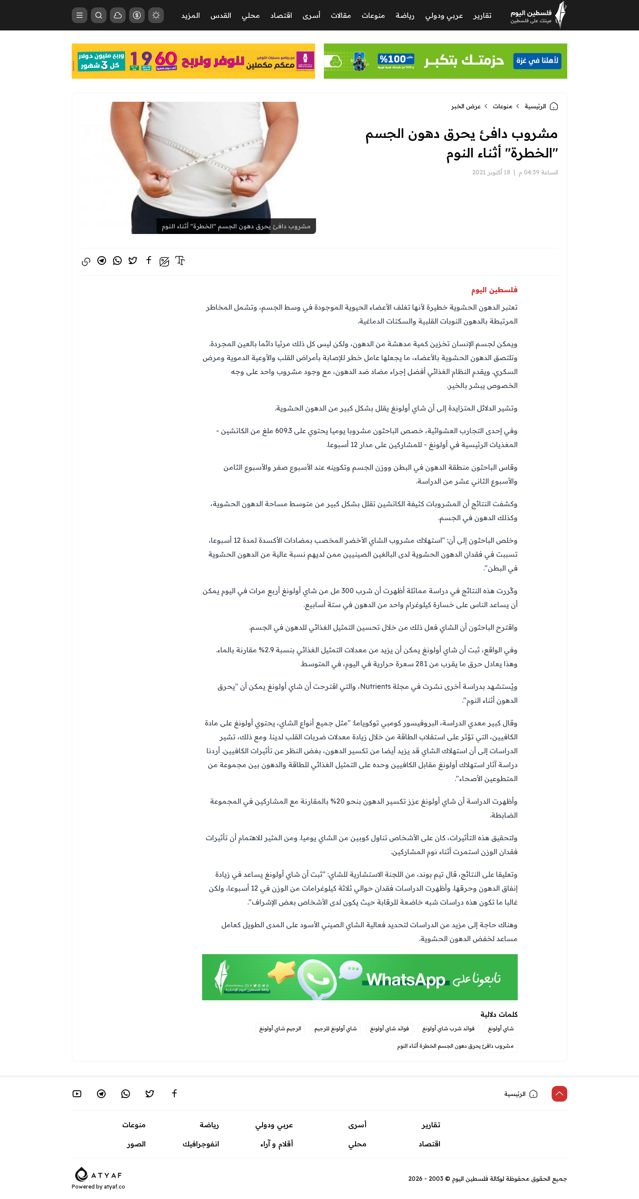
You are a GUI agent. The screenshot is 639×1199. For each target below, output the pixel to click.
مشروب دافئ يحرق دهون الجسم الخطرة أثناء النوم (455, 1045)
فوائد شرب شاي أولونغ (448, 1028)
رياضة (405, 15)
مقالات (341, 15)
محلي (251, 15)
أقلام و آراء (276, 1143)
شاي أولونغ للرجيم (335, 1028)
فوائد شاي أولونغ (389, 1028)
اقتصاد (281, 15)
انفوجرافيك (201, 1143)
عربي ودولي (444, 15)
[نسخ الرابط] (86, 261)
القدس (220, 15)
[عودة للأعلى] (559, 1094)
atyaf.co (114, 1186)
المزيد (190, 15)
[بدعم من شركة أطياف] (98, 1173)
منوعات (373, 15)
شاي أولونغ (501, 1028)
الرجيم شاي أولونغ (280, 1028)
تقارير (482, 15)
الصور (136, 1143)
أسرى (311, 15)
